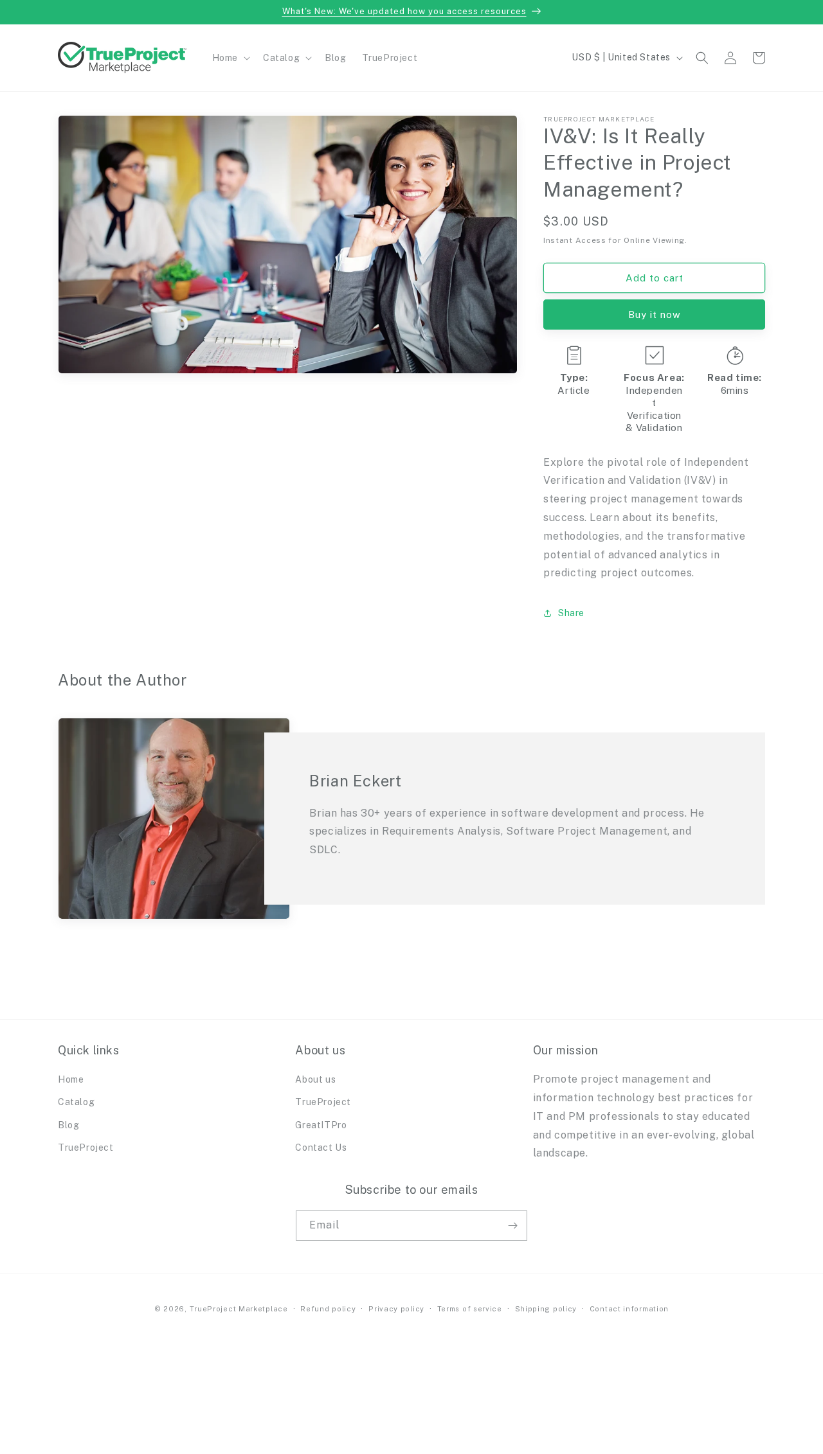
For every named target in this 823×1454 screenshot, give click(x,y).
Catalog (76, 1102)
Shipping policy (546, 1309)
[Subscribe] (512, 1225)
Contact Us (321, 1147)
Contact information (629, 1309)
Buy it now (654, 314)
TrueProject (86, 1147)
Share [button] (571, 613)
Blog (68, 1125)
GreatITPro (321, 1125)
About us (315, 1079)
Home (71, 1079)
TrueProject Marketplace (239, 1309)
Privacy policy (396, 1309)
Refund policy (328, 1309)
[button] (229, 57)
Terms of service (469, 1309)
